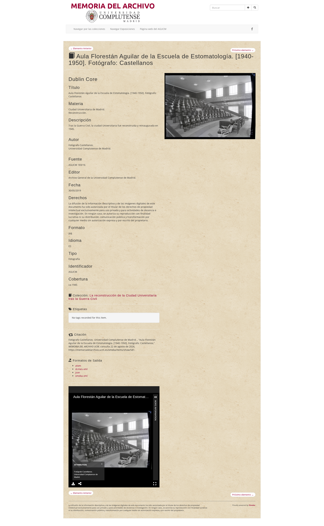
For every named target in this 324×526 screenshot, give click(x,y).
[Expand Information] (155, 397)
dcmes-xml (81, 369)
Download (73, 483)
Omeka (252, 505)
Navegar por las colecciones (89, 29)
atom (78, 365)
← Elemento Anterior (80, 48)
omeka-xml (81, 375)
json (77, 372)
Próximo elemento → (243, 50)
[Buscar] (254, 7)
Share (80, 483)
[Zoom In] (74, 402)
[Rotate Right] (85, 402)
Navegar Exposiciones (122, 29)
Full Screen (154, 483)
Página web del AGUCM (153, 29)
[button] (248, 7)
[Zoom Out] (79, 402)
